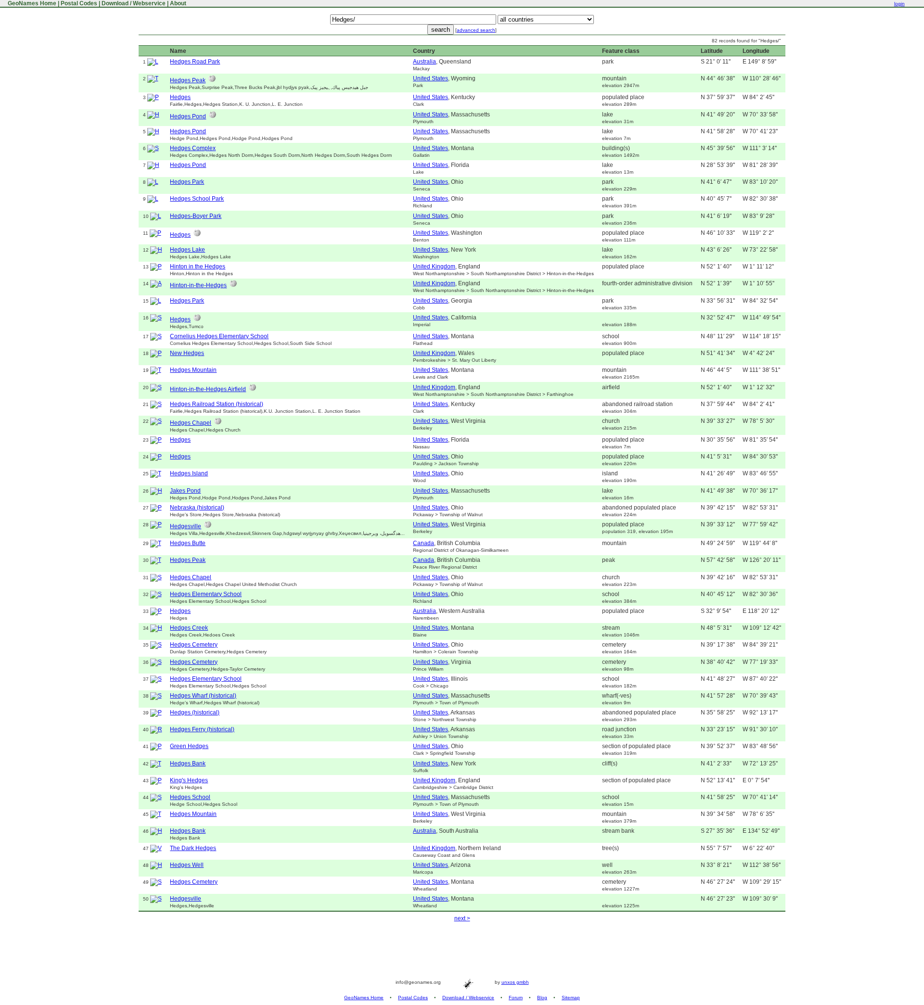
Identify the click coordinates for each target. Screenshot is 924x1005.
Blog (542, 997)
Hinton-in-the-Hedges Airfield (208, 389)
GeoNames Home (31, 3)
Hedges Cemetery (194, 644)
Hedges (180, 97)
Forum (516, 997)
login (899, 3)
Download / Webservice (134, 3)
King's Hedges (189, 780)
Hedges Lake (187, 249)
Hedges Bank (187, 763)
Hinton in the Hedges (197, 266)
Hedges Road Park (195, 61)
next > (462, 918)
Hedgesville (185, 526)
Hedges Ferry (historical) (202, 729)
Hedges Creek (189, 627)
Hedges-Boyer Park (195, 216)
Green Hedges (189, 746)
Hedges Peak (187, 80)
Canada (423, 543)
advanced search (476, 30)
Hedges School (190, 797)
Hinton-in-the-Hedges (198, 285)
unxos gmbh (515, 982)
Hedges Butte (187, 543)
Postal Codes (79, 3)
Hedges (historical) (194, 712)
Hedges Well (187, 865)
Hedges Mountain (193, 370)
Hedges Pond (188, 116)
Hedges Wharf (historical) (203, 695)
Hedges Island (189, 473)
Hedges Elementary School (206, 594)
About (178, 3)
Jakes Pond (185, 490)
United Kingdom (434, 266)
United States (430, 78)
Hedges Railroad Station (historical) (216, 404)
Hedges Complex (193, 148)
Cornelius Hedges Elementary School (219, 336)
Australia (424, 61)
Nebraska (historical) (197, 507)
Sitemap (571, 997)
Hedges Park (187, 181)
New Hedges (187, 353)
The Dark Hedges (193, 848)
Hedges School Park (197, 198)
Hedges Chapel (190, 423)
